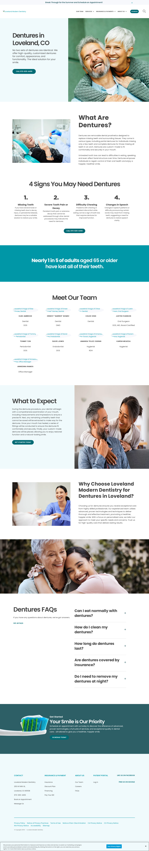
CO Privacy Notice (111, 823)
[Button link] (144, 11)
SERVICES (88, 11)
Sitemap (46, 826)
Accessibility (36, 826)
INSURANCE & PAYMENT (55, 775)
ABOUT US (121, 11)
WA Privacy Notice (21, 826)
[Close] (146, 846)
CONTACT (18, 775)
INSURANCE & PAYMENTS (105, 11)
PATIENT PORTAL (100, 775)
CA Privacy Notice (95, 823)
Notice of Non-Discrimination (74, 823)
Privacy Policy (19, 823)
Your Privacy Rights (114, 846)
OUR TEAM (79, 11)
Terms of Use (55, 823)
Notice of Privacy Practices (37, 823)
